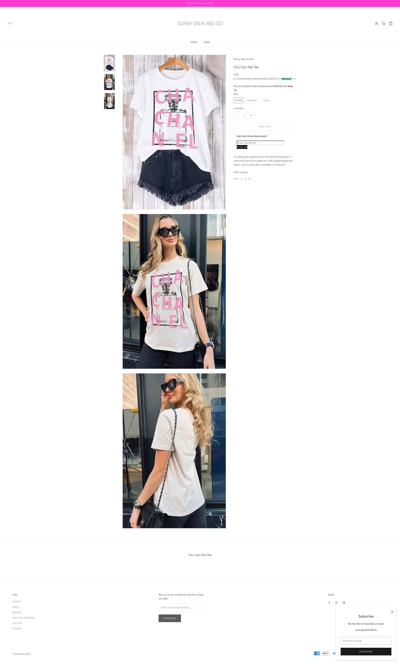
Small (238, 100)
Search (16, 601)
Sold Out (265, 126)
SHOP (207, 42)
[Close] (392, 611)
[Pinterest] (249, 179)
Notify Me (242, 146)
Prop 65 (16, 628)
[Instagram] (336, 603)
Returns (16, 612)
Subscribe (366, 651)
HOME (193, 42)
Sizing (15, 607)
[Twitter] (245, 179)
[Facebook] (241, 179)
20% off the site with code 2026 (200, 3)
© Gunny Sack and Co (21, 653)
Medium (252, 100)
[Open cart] (390, 23)
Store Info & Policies (23, 617)
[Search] (383, 23)
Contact (17, 623)
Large (266, 100)
